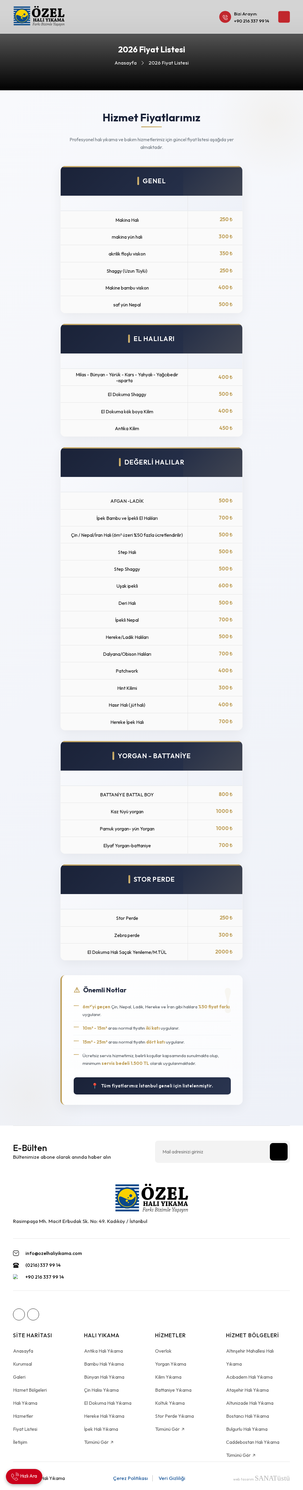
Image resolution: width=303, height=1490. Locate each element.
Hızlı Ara (28, 1476)
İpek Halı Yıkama (101, 1429)
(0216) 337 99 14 (43, 1265)
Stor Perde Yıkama (174, 1416)
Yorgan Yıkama (170, 1364)
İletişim (20, 1442)
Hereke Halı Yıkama (104, 1416)
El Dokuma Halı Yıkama (107, 1403)
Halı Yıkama (25, 1403)
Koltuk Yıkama (170, 1403)
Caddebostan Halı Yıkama (252, 1442)
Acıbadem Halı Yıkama (249, 1377)
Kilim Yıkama (168, 1377)
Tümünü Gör (96, 1442)
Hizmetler (23, 1416)
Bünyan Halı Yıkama (104, 1377)
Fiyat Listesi (25, 1429)
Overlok (163, 1351)
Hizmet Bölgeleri (30, 1390)
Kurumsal (22, 1364)
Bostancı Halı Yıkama (247, 1416)
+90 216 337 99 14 (251, 21)
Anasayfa (126, 63)
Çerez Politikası (130, 1478)
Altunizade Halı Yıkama (249, 1403)
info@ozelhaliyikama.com (53, 1253)
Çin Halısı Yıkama (101, 1390)
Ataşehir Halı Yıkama (247, 1390)
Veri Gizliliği (172, 1478)
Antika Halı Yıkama (103, 1351)
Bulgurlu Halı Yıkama (246, 1429)
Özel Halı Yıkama (47, 1478)
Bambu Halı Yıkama (104, 1364)
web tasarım (261, 1479)
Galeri (19, 1377)
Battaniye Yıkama (173, 1390)
